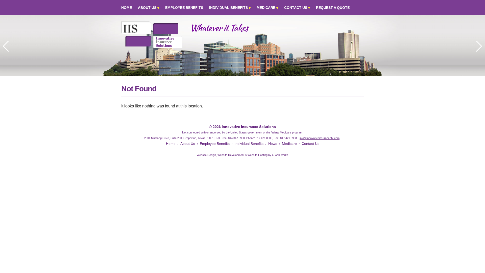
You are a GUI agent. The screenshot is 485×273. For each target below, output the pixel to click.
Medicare (266, 8)
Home (126, 8)
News (272, 144)
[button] (479, 46)
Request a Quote (333, 8)
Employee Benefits (184, 8)
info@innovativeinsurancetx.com (320, 138)
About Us (147, 8)
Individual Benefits (228, 8)
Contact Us (295, 8)
